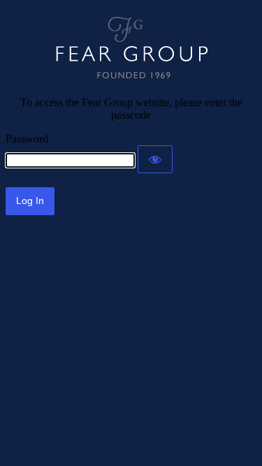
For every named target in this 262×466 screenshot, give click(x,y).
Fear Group (131, 48)
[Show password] (155, 159)
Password (27, 139)
